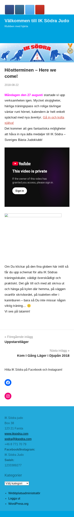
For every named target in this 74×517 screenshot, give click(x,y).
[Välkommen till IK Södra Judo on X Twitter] (29, 9)
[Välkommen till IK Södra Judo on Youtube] (39, 9)
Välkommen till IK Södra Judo (37, 20)
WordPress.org (18, 503)
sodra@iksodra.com (18, 439)
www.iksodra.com (16, 433)
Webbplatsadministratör (24, 493)
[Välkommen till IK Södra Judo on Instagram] (19, 9)
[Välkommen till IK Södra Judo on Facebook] (9, 9)
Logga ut (14, 498)
